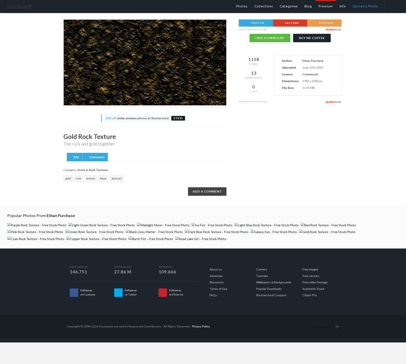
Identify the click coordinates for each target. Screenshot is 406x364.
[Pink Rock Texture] (35, 232)
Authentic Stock (313, 289)
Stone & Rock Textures (92, 170)
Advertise (216, 276)
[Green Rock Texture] (94, 232)
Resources (217, 282)
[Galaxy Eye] (274, 232)
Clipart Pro (310, 295)
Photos (257, 22)
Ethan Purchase (312, 60)
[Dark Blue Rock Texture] (216, 232)
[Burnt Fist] (151, 238)
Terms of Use (218, 289)
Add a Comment (207, 191)
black (103, 178)
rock (78, 178)
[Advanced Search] (392, 5)
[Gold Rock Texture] (327, 232)
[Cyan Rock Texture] (35, 238)
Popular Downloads (269, 289)
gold (68, 178)
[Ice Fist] (212, 225)
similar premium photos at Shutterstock (144, 118)
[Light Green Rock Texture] (102, 225)
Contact (261, 269)
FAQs (213, 295)
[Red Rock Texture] (328, 225)
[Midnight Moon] (163, 225)
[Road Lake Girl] (200, 238)
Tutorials (262, 276)
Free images (310, 269)
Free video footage (315, 282)
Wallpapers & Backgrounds (273, 282)
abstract (116, 178)
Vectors (291, 22)
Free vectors (311, 276)
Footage (325, 22)
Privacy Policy (201, 326)
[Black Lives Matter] (154, 232)
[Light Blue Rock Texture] (267, 225)
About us (216, 269)
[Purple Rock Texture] (36, 225)
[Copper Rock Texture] (96, 238)
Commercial (310, 74)
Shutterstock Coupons (271, 295)
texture (90, 178)
